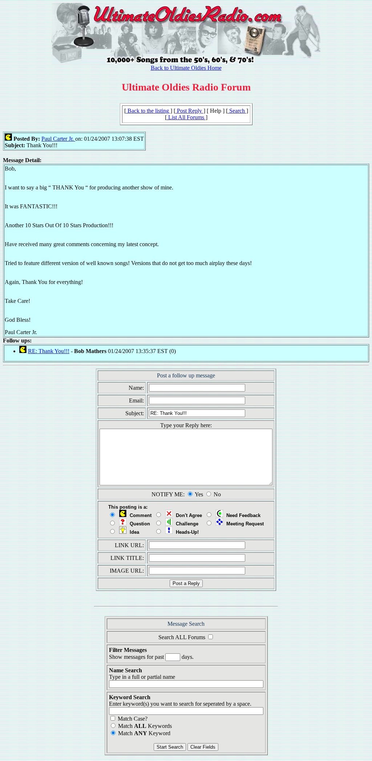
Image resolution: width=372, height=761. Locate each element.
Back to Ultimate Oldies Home (186, 68)
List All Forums (186, 117)
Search (237, 111)
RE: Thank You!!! (48, 351)
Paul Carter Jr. (58, 139)
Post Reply (189, 111)
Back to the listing (148, 111)
